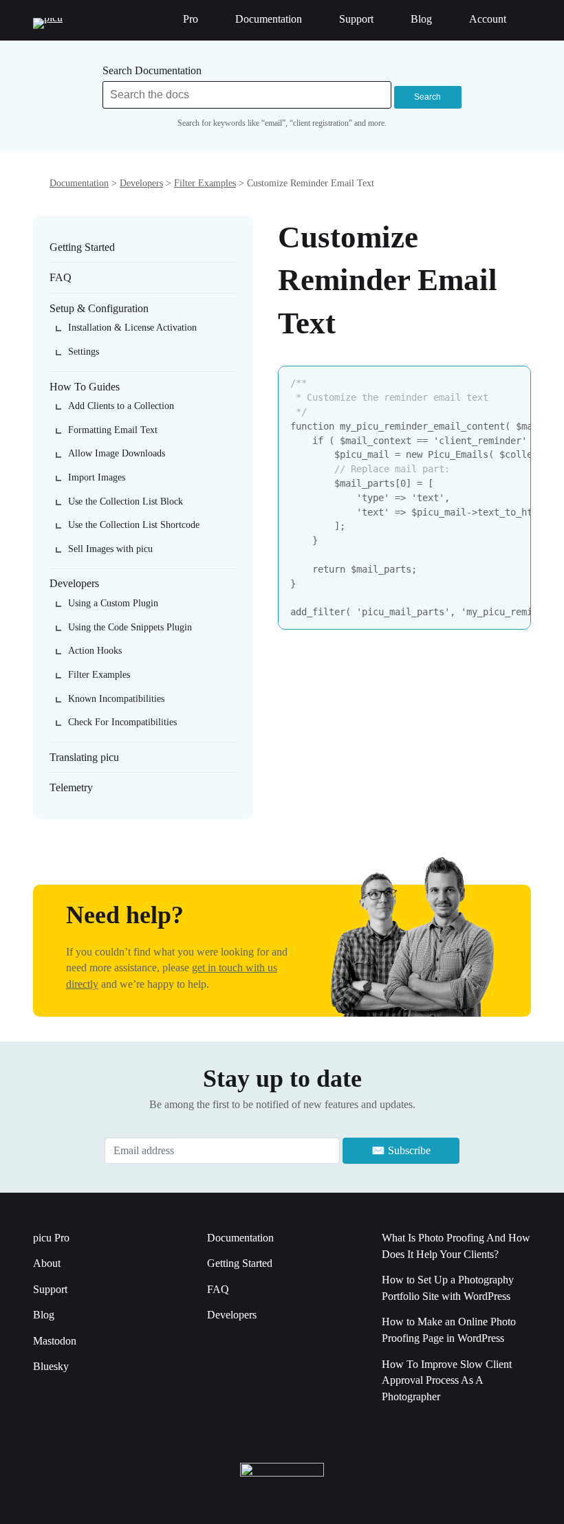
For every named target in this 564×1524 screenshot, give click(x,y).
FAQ (61, 277)
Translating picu (84, 757)
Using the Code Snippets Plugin (130, 627)
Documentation (79, 183)
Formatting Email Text (113, 430)
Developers (141, 183)
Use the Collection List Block (125, 501)
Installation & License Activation (132, 327)
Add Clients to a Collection (121, 406)
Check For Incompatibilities (122, 722)
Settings (83, 351)
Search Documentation (152, 70)
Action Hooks (95, 650)
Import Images (96, 477)
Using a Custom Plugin (113, 603)
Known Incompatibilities (116, 699)
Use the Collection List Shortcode (133, 525)
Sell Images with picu (110, 549)
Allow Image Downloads (116, 453)
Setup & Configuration (99, 308)
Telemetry (71, 787)
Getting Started (82, 247)
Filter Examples (205, 183)
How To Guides (85, 387)
